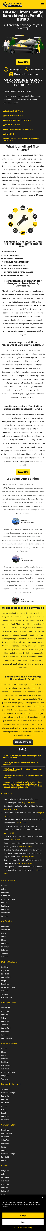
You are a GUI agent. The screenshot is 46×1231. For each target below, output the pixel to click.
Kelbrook (4, 950)
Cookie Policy (17, 1228)
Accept (23, 1215)
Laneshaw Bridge (8, 899)
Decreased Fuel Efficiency (18, 120)
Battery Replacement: (11, 1084)
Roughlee (5, 909)
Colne (3, 889)
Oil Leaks (9, 134)
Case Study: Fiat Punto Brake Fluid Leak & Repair (23, 806)
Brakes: (4, 1165)
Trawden (4, 953)
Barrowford (6, 977)
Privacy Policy (27, 1228)
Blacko (4, 902)
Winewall (5, 892)
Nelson (4, 885)
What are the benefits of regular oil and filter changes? (23, 776)
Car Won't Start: (8, 1124)
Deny (23, 1222)
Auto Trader (39, 484)
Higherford (5, 896)
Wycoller (4, 916)
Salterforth (5, 913)
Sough (3, 980)
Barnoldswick (6, 997)
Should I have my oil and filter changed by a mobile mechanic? (22, 756)
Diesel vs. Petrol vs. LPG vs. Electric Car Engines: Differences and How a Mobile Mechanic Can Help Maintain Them (23, 853)
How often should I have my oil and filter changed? (21, 763)
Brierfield (5, 974)
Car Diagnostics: (8, 1002)
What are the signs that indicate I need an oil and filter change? (22, 770)
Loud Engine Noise (14, 116)
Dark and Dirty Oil (14, 111)
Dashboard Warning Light (18, 91)
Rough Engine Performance (19, 129)
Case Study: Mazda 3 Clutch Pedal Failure (21, 812)
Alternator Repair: (9, 1043)
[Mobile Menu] (42, 4)
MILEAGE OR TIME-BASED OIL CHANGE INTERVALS (21, 139)
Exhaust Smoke (12, 125)
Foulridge (5, 906)
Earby (3, 933)
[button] (42, 1197)
